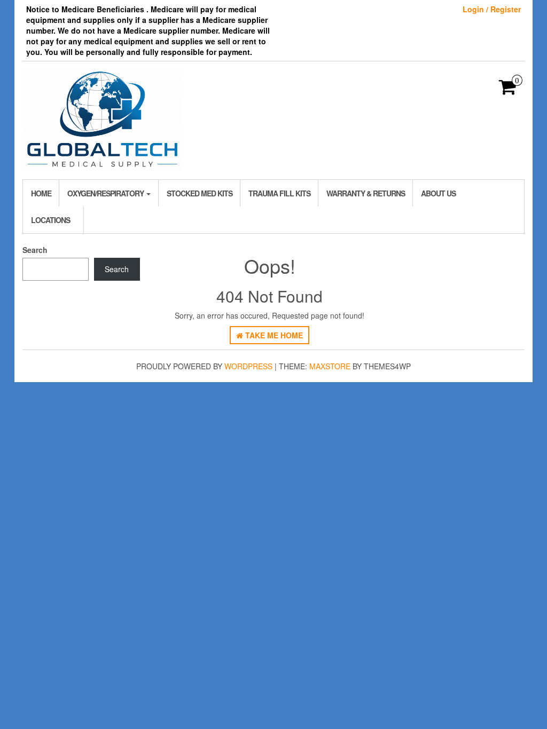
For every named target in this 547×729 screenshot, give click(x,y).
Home (41, 193)
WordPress (248, 366)
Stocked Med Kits (199, 193)
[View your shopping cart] (508, 90)
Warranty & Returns (365, 193)
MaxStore (329, 366)
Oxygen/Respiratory (106, 193)
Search (35, 249)
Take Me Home (273, 335)
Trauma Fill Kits (279, 193)
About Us (438, 193)
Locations (50, 220)
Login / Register (492, 9)
